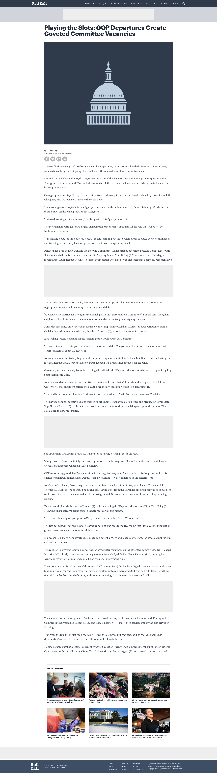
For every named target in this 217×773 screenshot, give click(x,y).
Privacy (123, 766)
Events (110, 766)
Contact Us (124, 763)
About (110, 763)
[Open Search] (183, 3)
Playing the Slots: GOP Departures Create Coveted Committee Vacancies (105, 31)
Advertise (136, 763)
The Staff (124, 769)
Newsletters (112, 769)
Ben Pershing (51, 150)
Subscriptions (138, 769)
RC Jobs (135, 766)
